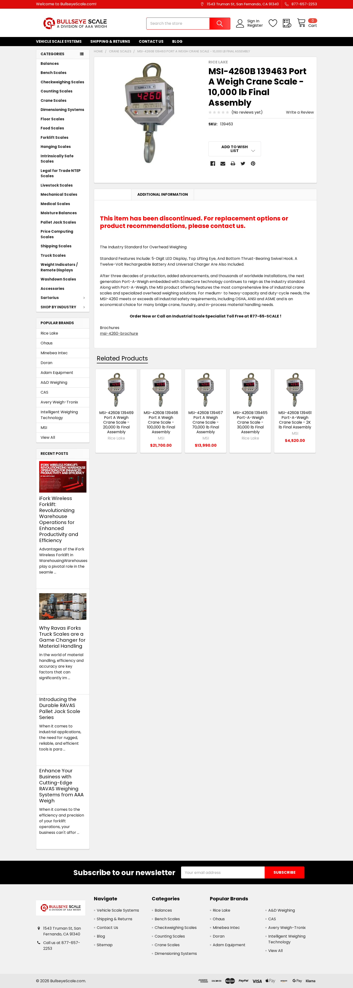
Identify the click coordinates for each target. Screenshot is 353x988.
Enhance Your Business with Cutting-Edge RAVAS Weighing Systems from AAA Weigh (61, 785)
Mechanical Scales (59, 194)
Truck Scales (53, 255)
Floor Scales (52, 119)
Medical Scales (55, 203)
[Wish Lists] (276, 23)
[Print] (233, 163)
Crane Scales (54, 100)
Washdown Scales (58, 279)
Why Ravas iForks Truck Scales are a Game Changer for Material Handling (62, 637)
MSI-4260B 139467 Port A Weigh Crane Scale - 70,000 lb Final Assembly (205, 422)
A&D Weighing (54, 382)
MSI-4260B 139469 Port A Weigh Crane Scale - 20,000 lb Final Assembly (116, 422)
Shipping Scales (56, 246)
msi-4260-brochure (119, 333)
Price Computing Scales (57, 234)
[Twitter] (243, 163)
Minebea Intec (54, 353)
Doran (46, 363)
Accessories (52, 288)
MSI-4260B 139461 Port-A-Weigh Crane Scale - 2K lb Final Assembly (295, 420)
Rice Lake (49, 333)
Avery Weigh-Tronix (59, 402)
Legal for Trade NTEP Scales (61, 173)
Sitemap (105, 945)
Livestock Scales (57, 185)
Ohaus (47, 343)
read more (49, 581)
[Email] (223, 163)
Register (255, 25)
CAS (44, 392)
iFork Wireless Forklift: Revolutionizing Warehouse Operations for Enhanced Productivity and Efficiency (58, 519)
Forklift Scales (54, 137)
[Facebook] (212, 163)
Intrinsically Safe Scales (57, 158)
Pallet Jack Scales (58, 222)
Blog (177, 41)
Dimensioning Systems (62, 109)
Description (112, 194)
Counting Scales (57, 91)
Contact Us (151, 41)
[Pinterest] (253, 163)
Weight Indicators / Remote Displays (59, 267)
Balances (50, 63)
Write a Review (300, 112)
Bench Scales (54, 72)
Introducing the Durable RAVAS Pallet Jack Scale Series (59, 708)
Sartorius (50, 297)
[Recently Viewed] (290, 23)
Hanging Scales (56, 146)
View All (48, 437)
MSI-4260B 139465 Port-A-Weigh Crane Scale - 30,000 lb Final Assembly (250, 422)
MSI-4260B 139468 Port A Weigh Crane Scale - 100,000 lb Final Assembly (161, 422)
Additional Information (162, 194)
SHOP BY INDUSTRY (58, 307)
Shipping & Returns (110, 41)
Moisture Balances (59, 212)
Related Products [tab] (122, 358)
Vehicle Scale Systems (59, 41)
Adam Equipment (57, 372)
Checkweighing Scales (62, 82)
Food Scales (52, 128)
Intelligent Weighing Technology (59, 415)
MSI (44, 427)
